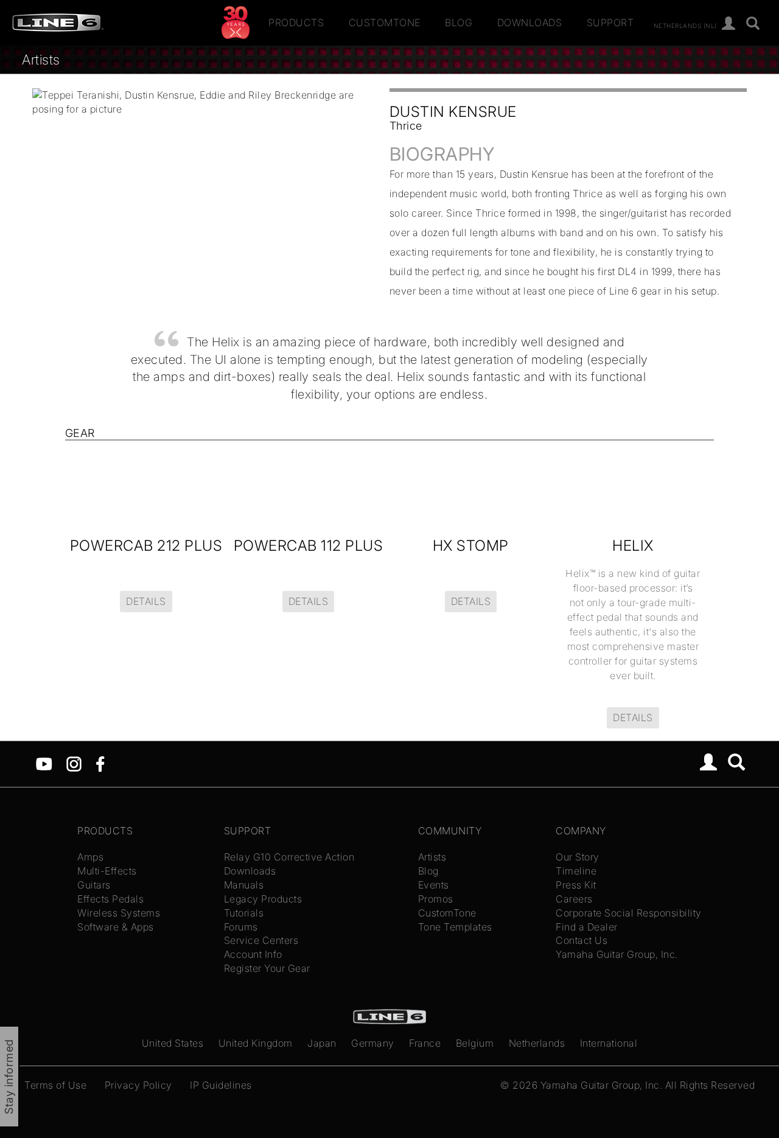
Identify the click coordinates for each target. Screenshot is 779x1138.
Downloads (529, 22)
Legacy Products (263, 899)
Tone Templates (455, 927)
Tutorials (244, 913)
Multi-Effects (107, 871)
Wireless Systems (118, 913)
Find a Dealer (587, 927)
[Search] (753, 24)
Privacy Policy (138, 1085)
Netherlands (537, 1043)
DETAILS (146, 601)
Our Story (577, 857)
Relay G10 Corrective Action (289, 857)
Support (610, 22)
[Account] (729, 24)
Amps (90, 857)
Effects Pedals (110, 899)
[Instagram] (74, 763)
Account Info (253, 954)
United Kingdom (255, 1043)
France (425, 1043)
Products (296, 22)
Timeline (576, 871)
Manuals (244, 885)
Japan (322, 1043)
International (609, 1043)
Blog (458, 22)
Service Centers (261, 940)
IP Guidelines (221, 1085)
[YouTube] (44, 763)
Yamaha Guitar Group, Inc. (617, 954)
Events (433, 885)
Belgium (475, 1043)
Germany (372, 1043)
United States (173, 1043)
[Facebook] (100, 763)
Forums (241, 927)
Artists (41, 59)
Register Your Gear (267, 968)
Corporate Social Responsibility (629, 913)
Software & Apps (115, 927)
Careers (574, 899)
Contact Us (581, 940)
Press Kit (576, 885)
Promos (435, 899)
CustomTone (385, 22)
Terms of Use (55, 1085)
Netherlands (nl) (685, 25)
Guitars (94, 885)
